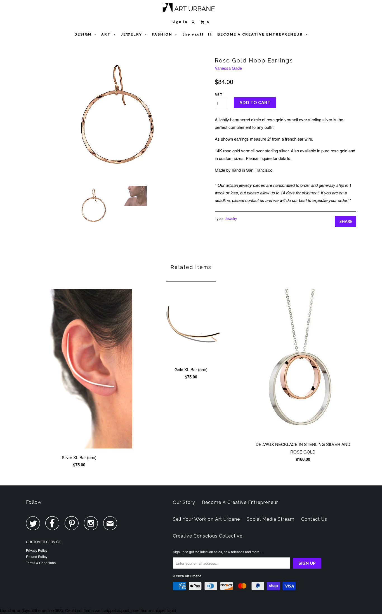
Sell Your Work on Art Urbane (206, 519)
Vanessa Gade (228, 68)
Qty (218, 94)
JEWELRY (133, 34)
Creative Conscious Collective (207, 536)
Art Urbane (193, 575)
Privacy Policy (36, 550)
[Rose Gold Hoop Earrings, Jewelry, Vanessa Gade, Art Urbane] (117, 117)
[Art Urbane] (191, 8)
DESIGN (84, 34)
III (210, 34)
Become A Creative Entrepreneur (240, 502)
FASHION (163, 34)
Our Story (184, 502)
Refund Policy (36, 556)
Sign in (179, 22)
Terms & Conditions (41, 562)
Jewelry (231, 218)
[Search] (194, 22)
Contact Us (314, 519)
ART (107, 34)
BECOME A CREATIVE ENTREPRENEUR (261, 34)
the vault (193, 34)
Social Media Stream (270, 519)
